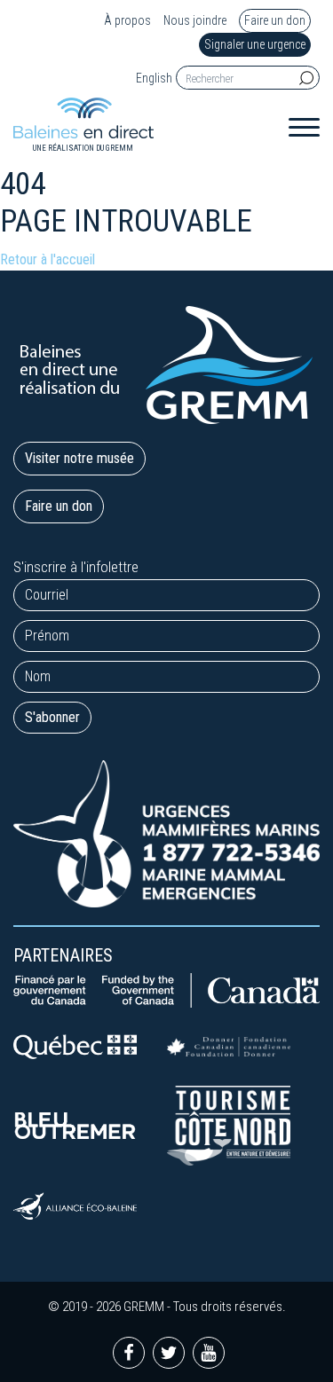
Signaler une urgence (254, 44)
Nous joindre (194, 20)
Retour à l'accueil (47, 259)
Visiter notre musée (79, 458)
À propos (127, 20)
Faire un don (274, 20)
